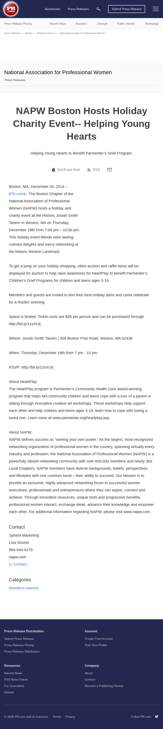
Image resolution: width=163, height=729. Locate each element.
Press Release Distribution (22, 651)
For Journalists (14, 686)
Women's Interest (46, 33)
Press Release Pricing (19, 645)
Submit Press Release (127, 9)
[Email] (109, 169)
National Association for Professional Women (82, 33)
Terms (57, 716)
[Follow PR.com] (155, 716)
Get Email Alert (68, 170)
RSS (96, 170)
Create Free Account (98, 638)
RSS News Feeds (16, 679)
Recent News (13, 673)
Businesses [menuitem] (52, 9)
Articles (9, 692)
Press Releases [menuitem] (78, 9)
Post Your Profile (96, 645)
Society (29, 33)
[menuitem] (98, 9)
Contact (20, 564)
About (89, 673)
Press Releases (12, 33)
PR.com (17, 194)
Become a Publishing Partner (104, 686)
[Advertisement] (81, 48)
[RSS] (90, 169)
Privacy (70, 716)
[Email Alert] (54, 169)
